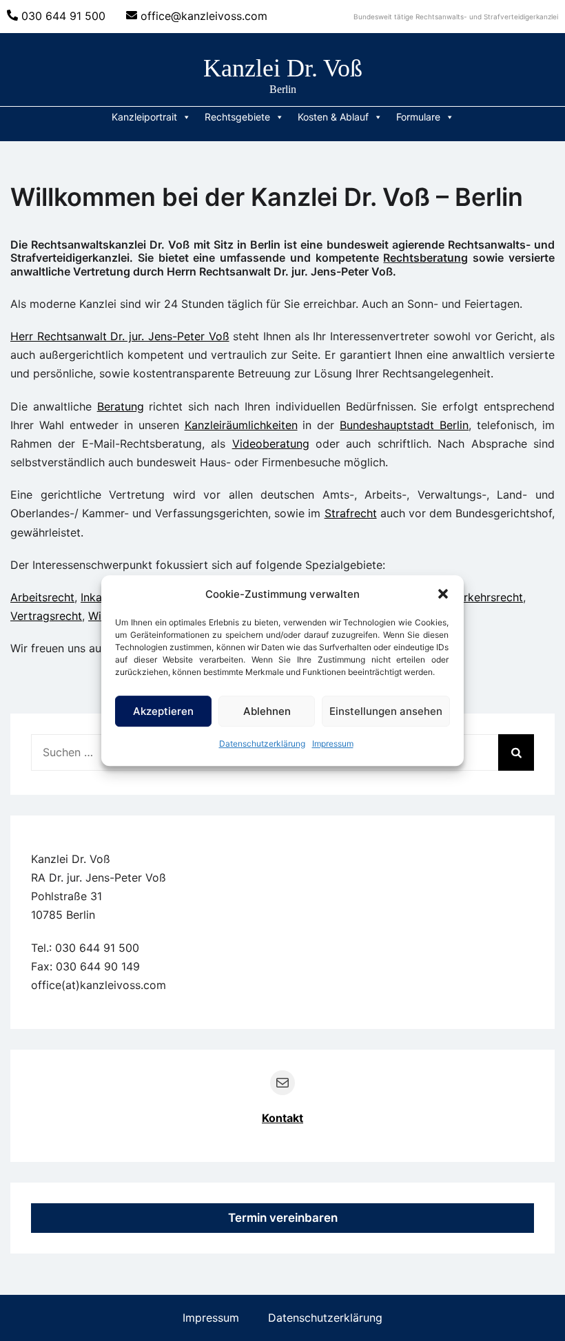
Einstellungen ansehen (385, 711)
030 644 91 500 (63, 16)
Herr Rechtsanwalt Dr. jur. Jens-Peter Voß (119, 336)
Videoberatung (270, 443)
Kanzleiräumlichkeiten (241, 425)
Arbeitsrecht (42, 597)
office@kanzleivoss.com (204, 16)
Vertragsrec (41, 616)
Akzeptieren (163, 711)
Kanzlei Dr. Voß (282, 68)
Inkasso (100, 597)
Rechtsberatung (425, 257)
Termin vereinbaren (283, 1218)
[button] (443, 594)
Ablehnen (267, 711)
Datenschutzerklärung (262, 743)
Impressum (332, 743)
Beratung (120, 406)
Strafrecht (351, 513)
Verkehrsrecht (487, 597)
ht (77, 616)
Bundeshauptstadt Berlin (404, 425)
